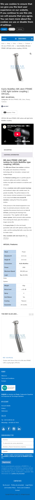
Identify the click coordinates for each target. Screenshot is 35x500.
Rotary (20, 43)
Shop (8, 43)
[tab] (17, 149)
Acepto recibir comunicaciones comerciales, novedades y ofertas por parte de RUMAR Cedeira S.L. (17, 456)
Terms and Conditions (7, 378)
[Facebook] (9, 429)
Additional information (11, 154)
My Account (6, 485)
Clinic (14, 43)
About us (4, 375)
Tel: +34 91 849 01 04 (7, 420)
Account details (5, 405)
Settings (20, 29)
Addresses (4, 411)
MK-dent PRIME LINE (7, 46)
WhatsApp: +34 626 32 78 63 (10, 422)
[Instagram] (14, 429)
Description (8, 150)
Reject (11, 29)
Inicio (2, 43)
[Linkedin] (19, 429)
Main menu (22, 38)
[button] (30, 53)
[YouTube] (3, 429)
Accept (4, 29)
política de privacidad (18, 473)
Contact (3, 381)
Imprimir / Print (10, 112)
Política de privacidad (17, 485)
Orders (3, 408)
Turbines (27, 43)
